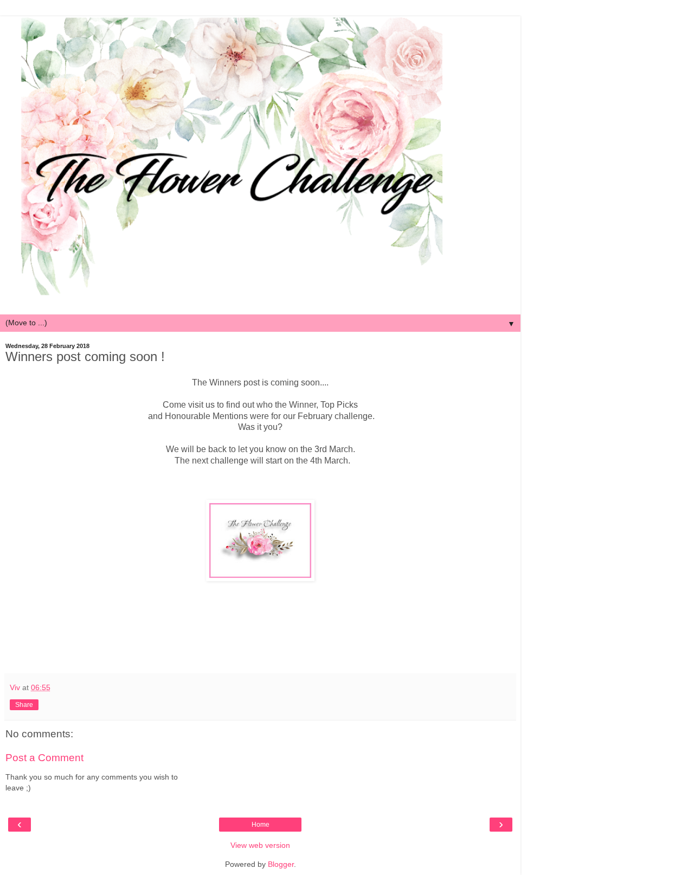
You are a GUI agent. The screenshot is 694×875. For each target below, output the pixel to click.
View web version (260, 845)
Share (24, 705)
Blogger (281, 864)
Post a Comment (44, 757)
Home (260, 824)
